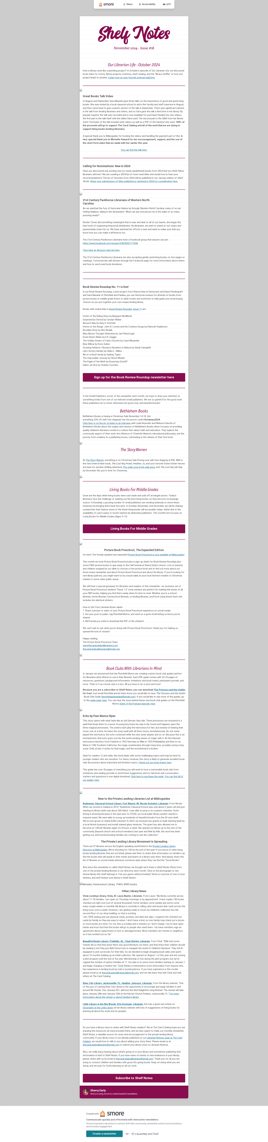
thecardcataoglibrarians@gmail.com (120, 972)
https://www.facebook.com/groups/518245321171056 (110, 243)
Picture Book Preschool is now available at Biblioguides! (156, 554)
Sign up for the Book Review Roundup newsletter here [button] (134, 377)
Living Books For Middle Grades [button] (134, 528)
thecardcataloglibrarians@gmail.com (101, 649)
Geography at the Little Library (98, 1007)
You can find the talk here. (134, 150)
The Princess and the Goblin (169, 689)
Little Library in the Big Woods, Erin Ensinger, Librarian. (113, 1004)
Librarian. (117, 983)
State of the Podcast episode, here (137, 703)
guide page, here (98, 700)
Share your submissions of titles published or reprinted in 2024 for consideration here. (134, 181)
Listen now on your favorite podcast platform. (131, 77)
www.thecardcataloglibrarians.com (100, 645)
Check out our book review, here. (155, 762)
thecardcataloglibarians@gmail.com (101, 1044)
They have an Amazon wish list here (101, 250)
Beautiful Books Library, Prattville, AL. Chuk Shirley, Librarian (116, 941)
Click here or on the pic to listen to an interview (107, 423)
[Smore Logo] (107, 4)
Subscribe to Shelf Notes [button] (134, 1078)
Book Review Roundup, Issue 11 (125, 309)
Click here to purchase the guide (147, 776)
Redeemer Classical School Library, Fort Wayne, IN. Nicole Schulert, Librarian (125, 803)
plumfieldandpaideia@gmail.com (118, 696)
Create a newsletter (104, 1133)
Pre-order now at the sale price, (139, 467)
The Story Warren (95, 460)
